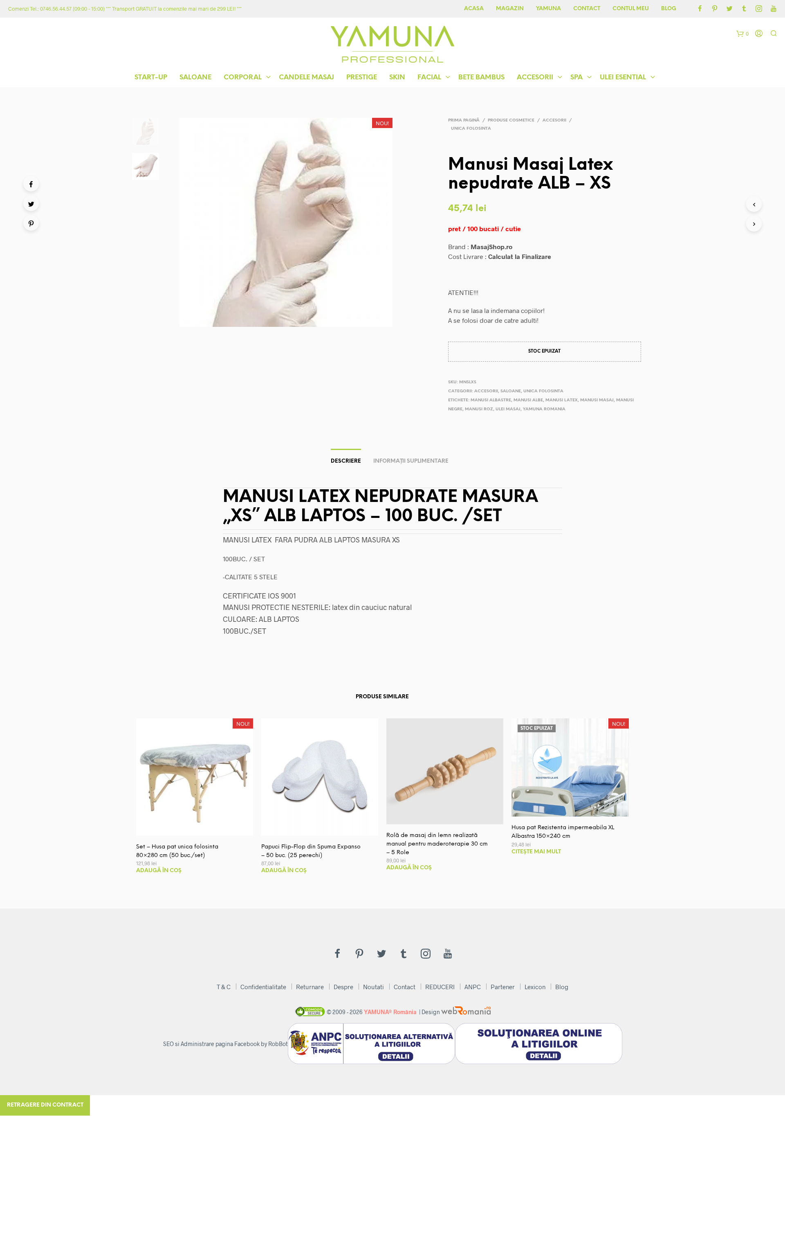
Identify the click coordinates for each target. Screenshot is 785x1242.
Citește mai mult (536, 852)
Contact (586, 8)
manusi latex (561, 400)
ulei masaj (508, 409)
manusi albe (528, 400)
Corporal (243, 77)
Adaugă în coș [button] (159, 870)
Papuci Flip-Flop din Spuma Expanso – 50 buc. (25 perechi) (311, 851)
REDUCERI (440, 986)
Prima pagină (464, 120)
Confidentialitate (263, 986)
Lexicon (535, 986)
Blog (668, 8)
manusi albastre (491, 400)
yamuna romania (544, 409)
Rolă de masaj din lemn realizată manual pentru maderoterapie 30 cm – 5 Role (437, 844)
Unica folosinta (471, 128)
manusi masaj (597, 400)
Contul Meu (630, 8)
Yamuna (548, 8)
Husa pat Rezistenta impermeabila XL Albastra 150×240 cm (562, 832)
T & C (224, 986)
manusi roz (479, 409)
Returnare (310, 986)
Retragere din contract (45, 1105)
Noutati (373, 986)
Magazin (510, 8)
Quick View (199, 827)
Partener (503, 986)
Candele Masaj (306, 77)
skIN (397, 77)
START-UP (151, 77)
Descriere (346, 461)
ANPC (472, 986)
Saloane (195, 77)
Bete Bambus (481, 77)
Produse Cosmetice (511, 120)
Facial (429, 77)
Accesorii (535, 77)
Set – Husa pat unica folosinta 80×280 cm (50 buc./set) (177, 851)
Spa (576, 77)
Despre (343, 986)
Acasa (474, 8)
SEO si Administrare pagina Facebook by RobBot (225, 1044)
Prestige (361, 77)
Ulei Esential (623, 77)
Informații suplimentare (411, 461)
